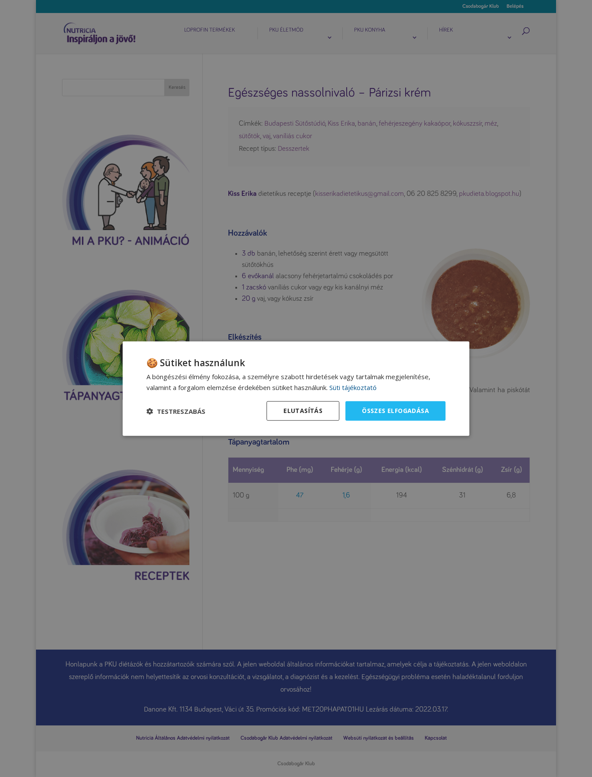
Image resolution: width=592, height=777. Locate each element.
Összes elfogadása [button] (395, 410)
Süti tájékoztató (353, 387)
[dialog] (296, 388)
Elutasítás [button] (302, 410)
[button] (175, 411)
